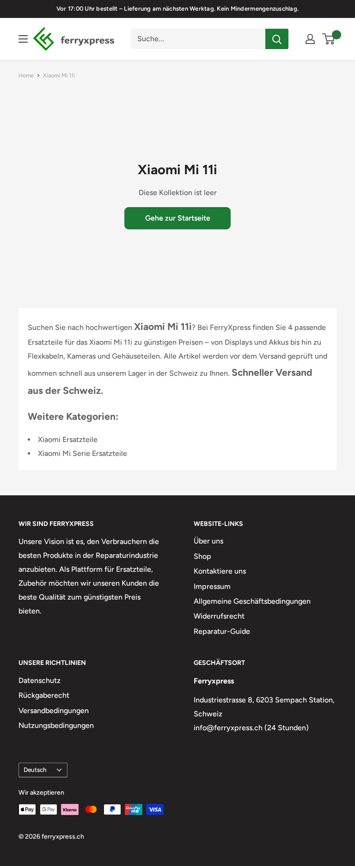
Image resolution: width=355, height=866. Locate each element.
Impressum (212, 586)
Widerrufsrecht (219, 616)
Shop (202, 556)
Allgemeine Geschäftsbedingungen (252, 601)
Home (26, 75)
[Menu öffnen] (23, 39)
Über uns (208, 541)
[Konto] (310, 39)
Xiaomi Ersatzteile (68, 439)
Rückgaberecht (43, 695)
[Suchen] (276, 39)
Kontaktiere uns (220, 571)
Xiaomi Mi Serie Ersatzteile (82, 453)
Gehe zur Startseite (177, 218)
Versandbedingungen (53, 710)
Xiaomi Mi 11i (59, 75)
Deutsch (35, 769)
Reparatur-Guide (222, 631)
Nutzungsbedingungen (56, 725)
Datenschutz (39, 680)
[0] (329, 38)
